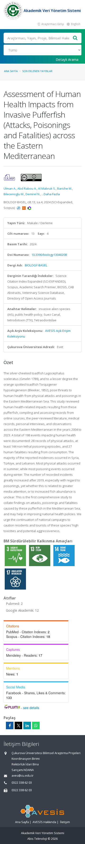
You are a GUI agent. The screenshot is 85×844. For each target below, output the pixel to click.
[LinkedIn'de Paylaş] (27, 725)
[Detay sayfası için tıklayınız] (16, 555)
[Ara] (75, 38)
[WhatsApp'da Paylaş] (36, 725)
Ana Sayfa (11, 71)
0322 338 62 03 (22, 783)
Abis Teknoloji (37, 839)
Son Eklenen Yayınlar (37, 71)
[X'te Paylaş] (18, 725)
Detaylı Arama (67, 59)
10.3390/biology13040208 (49, 255)
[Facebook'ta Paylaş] (9, 725)
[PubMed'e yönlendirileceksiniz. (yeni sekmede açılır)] (19, 208)
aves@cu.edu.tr (23, 776)
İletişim (65, 822)
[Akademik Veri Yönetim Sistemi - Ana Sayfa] (14, 10)
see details (31, 707)
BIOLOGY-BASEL (36, 265)
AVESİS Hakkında (44, 822)
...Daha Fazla (51, 194)
